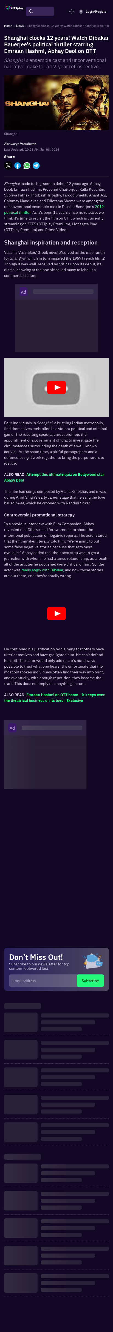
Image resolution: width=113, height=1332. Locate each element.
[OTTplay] (14, 11)
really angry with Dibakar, (42, 569)
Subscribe (90, 980)
